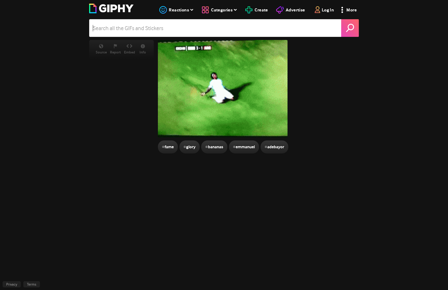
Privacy (11, 284)
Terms (31, 284)
